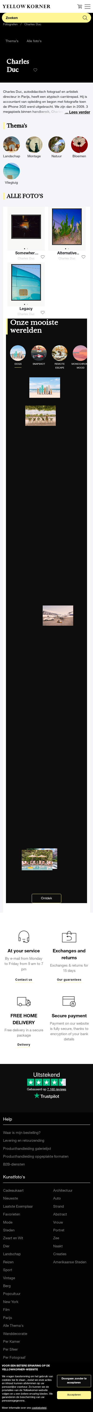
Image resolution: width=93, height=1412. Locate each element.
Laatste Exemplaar (18, 1207)
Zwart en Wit (13, 1238)
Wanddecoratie (15, 1334)
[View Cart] (79, 6)
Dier (6, 1246)
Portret (58, 1230)
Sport (7, 1270)
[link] (26, 6)
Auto (57, 1198)
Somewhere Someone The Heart (26, 254)
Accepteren (74, 1395)
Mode (7, 1223)
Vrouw (58, 1223)
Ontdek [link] (46, 898)
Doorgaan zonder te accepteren (74, 1381)
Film (6, 1310)
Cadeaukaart (13, 1191)
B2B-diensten (14, 1164)
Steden (9, 1230)
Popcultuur (12, 1294)
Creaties (60, 1254)
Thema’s (11, 41)
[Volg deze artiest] (35, 70)
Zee (56, 1238)
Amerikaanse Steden (69, 1262)
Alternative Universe (67, 254)
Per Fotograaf (14, 1358)
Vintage (9, 1278)
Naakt (58, 1246)
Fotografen (10, 24)
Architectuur (62, 1191)
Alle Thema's (13, 1326)
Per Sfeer (10, 1350)
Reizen (8, 1262)
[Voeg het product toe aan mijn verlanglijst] (43, 257)
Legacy (26, 309)
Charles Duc (32, 24)
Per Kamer (11, 1342)
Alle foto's (34, 41)
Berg (7, 1286)
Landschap (12, 1254)
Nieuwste (10, 1198)
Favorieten (11, 1214)
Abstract (60, 1214)
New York (10, 1302)
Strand (58, 1207)
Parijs (7, 1318)
